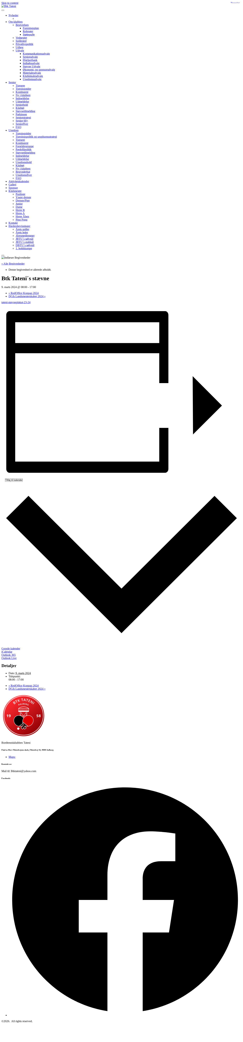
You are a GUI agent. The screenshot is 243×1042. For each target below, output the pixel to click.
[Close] (2, 255)
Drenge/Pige (23, 200)
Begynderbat (23, 171)
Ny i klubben (23, 95)
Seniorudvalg (30, 56)
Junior (19, 203)
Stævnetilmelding (25, 111)
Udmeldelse (22, 101)
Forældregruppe (25, 146)
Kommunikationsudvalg (36, 53)
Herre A (20, 213)
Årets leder (22, 232)
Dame (19, 206)
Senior (12, 82)
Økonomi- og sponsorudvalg (39, 69)
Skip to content (9, 2)
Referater (28, 31)
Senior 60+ (22, 120)
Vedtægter (21, 37)
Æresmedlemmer (25, 235)
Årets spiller (22, 229)
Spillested (21, 40)
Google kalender (10, 648)
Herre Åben (22, 216)
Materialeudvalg (32, 72)
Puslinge (20, 194)
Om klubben (16, 21)
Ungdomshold (24, 162)
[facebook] (125, 1015)
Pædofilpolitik (23, 149)
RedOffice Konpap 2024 (24, 293)
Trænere (20, 85)
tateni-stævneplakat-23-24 (15, 302)
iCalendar (6, 651)
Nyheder (13, 15)
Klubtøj (20, 107)
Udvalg (20, 50)
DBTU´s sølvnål (25, 245)
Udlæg (19, 47)
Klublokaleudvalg (33, 76)
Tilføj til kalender (13, 480)
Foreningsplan (31, 28)
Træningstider (23, 88)
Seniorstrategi (23, 117)
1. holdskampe (24, 248)
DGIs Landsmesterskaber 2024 (27, 296)
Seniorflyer (22, 123)
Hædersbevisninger (19, 226)
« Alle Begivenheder (13, 263)
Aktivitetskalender (19, 181)
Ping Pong (21, 219)
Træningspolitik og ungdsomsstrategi (36, 136)
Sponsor (13, 187)
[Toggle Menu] (2, 10)
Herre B (20, 210)
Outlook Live (9, 658)
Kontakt (13, 222)
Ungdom (14, 130)
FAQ (18, 127)
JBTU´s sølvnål (24, 238)
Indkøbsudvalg (31, 63)
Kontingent (22, 91)
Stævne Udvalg (31, 66)
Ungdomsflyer (24, 174)
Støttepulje (29, 34)
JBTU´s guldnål (25, 242)
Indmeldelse (22, 98)
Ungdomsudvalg (32, 79)
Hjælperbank (30, 60)
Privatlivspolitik (24, 44)
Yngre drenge (23, 197)
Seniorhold (22, 104)
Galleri (12, 184)
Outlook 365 (8, 654)
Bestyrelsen (22, 24)
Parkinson (21, 114)
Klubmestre (15, 190)
